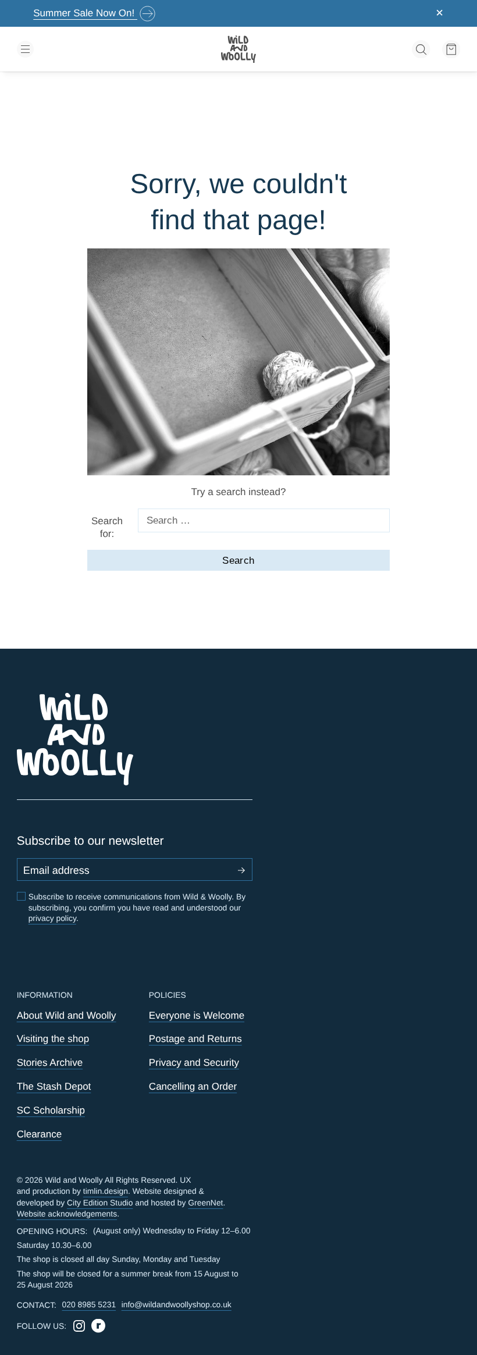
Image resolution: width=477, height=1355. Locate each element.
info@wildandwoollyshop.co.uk (177, 1304)
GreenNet (205, 1202)
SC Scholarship (51, 1110)
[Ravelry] (98, 1326)
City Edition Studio (100, 1202)
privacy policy (52, 918)
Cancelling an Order (193, 1086)
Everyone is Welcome (196, 1015)
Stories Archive (50, 1062)
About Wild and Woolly (66, 1015)
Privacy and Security (194, 1062)
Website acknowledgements (67, 1213)
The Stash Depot (54, 1086)
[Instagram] (79, 1326)
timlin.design (105, 1191)
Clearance (39, 1134)
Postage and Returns (195, 1038)
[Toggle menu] (89, 49)
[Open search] (421, 49)
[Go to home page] (238, 49)
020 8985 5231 (89, 1304)
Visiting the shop (53, 1038)
